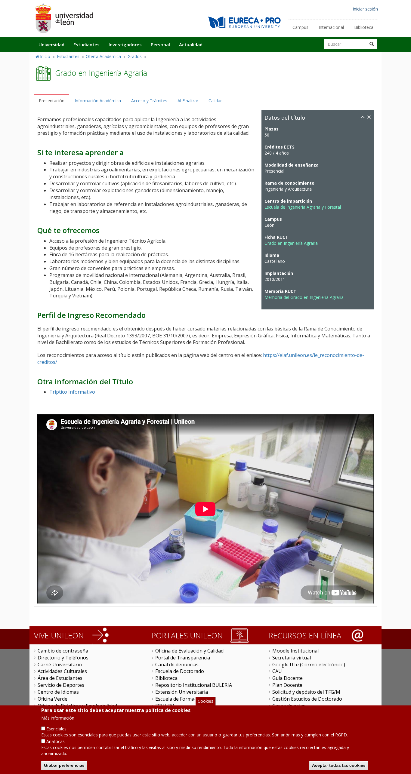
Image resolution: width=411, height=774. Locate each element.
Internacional (331, 27)
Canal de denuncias (177, 664)
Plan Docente (287, 685)
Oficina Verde (52, 699)
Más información (57, 718)
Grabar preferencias (64, 765)
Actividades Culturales (62, 671)
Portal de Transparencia (182, 657)
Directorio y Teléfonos (63, 657)
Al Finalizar (188, 100)
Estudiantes (86, 44)
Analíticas (55, 741)
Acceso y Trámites (149, 100)
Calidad (216, 100)
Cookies (205, 701)
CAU (277, 671)
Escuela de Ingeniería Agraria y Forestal (302, 207)
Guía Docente (287, 678)
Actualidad (190, 44)
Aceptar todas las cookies (339, 765)
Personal (160, 44)
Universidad (51, 44)
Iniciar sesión (365, 9)
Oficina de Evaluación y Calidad (189, 650)
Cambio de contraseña (63, 650)
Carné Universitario (60, 664)
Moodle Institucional (295, 650)
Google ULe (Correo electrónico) (308, 664)
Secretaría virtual (291, 657)
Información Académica (98, 100)
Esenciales (56, 729)
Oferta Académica (103, 56)
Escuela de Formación (179, 699)
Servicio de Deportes (61, 685)
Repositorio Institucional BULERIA (193, 685)
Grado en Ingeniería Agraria (291, 243)
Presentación (51, 100)
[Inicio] (64, 18)
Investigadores (125, 44)
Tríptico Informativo (72, 392)
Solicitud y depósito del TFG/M (306, 692)
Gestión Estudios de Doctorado (307, 699)
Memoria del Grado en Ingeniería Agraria (304, 297)
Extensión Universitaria (181, 692)
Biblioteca (363, 27)
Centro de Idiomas (58, 692)
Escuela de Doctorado (179, 671)
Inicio (45, 56)
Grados (135, 56)
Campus (300, 27)
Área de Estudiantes (60, 678)
